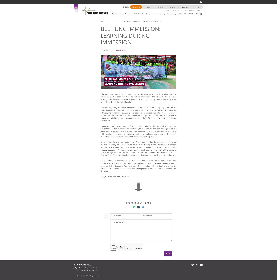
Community (175, 10)
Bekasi (148, 7)
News (117, 21)
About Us (115, 14)
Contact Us (199, 10)
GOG (180, 14)
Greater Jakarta (136, 7)
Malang (172, 7)
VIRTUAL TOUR (138, 14)
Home (167, 10)
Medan (197, 7)
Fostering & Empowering (167, 14)
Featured (110, 21)
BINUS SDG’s (188, 14)
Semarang (185, 7)
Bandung (160, 7)
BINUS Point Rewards (187, 10)
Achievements (151, 14)
